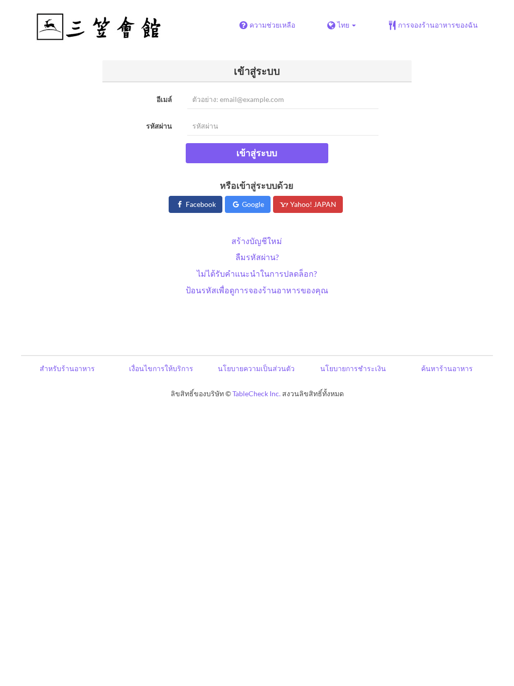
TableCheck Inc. (256, 393)
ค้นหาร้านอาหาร (447, 368)
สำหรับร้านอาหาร (67, 368)
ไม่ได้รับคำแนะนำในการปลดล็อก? (257, 273)
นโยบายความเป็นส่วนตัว (256, 368)
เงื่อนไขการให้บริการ (161, 368)
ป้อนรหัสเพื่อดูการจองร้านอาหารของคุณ (257, 290)
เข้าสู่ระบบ (256, 152)
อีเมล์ (164, 99)
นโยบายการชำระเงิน (353, 368)
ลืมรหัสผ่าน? (257, 257)
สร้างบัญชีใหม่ (256, 241)
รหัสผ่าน (159, 126)
